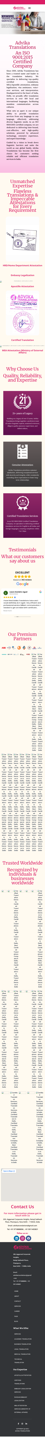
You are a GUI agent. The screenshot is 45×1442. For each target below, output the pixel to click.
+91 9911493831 (31, 1229)
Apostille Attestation (22, 1375)
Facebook (18, 1423)
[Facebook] (28, 1238)
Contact (17, 1301)
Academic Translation (22, 1339)
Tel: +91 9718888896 (15, 1229)
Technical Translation (19, 1360)
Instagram (22, 1423)
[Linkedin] (16, 1238)
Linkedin (26, 1423)
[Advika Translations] (20, 8)
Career (17, 1311)
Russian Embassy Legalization (20, 1398)
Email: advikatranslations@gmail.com (22, 1225)
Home (16, 1291)
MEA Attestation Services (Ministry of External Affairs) (22, 1409)
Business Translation (22, 1344)
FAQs (16, 1316)
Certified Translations (19, 1381)
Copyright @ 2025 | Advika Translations (22, 1430)
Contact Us (22, 1207)
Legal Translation (21, 1349)
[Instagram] (22, 1238)
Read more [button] (7, 611)
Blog (16, 1321)
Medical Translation (22, 1354)
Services (17, 1306)
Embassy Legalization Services (22, 1390)
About (16, 1296)
